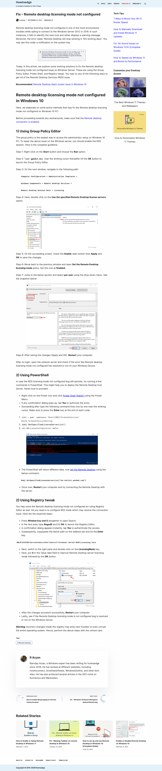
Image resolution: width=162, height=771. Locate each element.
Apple (103, 3)
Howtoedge (24, 2)
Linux (109, 3)
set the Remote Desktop (82, 469)
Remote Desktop (24, 643)
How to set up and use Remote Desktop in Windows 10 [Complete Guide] (96, 743)
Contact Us (29, 760)
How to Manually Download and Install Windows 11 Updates (128, 33)
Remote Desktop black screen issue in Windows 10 (59, 84)
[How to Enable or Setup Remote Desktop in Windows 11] (31, 728)
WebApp (116, 3)
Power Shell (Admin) (74, 395)
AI (98, 3)
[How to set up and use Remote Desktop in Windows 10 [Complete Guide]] (98, 728)
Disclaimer (39, 760)
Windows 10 (126, 3)
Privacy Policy (51, 760)
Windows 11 (137, 3)
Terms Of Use (63, 760)
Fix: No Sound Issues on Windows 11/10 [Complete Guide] (127, 47)
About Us (19, 760)
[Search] (145, 4)
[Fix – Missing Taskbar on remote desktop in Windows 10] (64, 728)
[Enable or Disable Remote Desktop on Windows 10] (131, 728)
